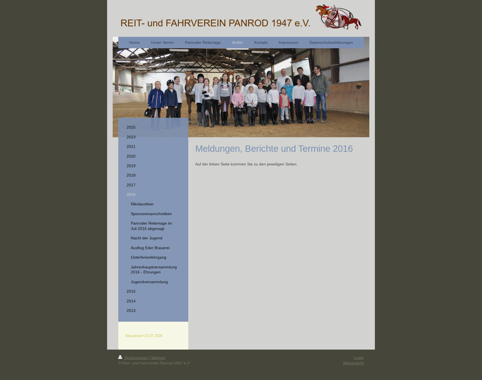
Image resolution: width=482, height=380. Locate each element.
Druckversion (136, 357)
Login (359, 357)
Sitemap (158, 357)
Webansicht (353, 363)
